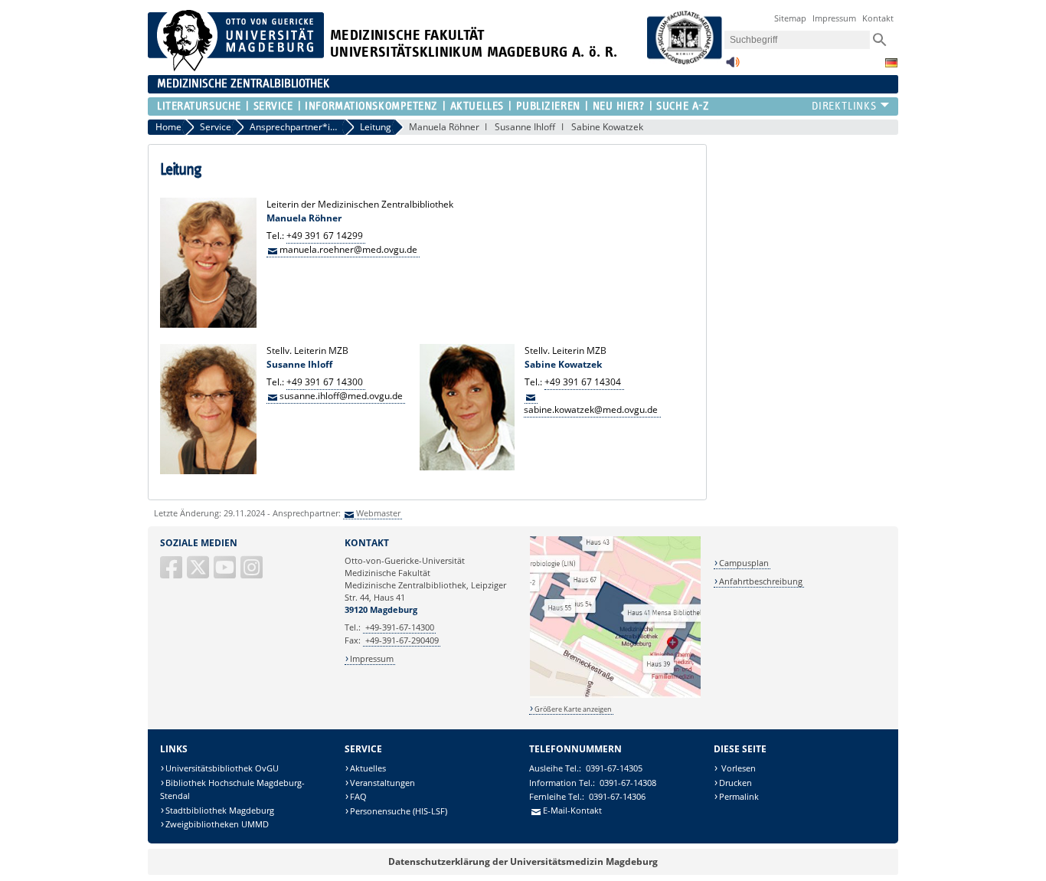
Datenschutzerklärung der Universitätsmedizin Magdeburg (523, 861)
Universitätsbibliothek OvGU (222, 768)
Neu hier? (618, 106)
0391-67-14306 (617, 796)
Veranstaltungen (382, 782)
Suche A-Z (682, 106)
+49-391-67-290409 (402, 640)
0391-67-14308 (628, 782)
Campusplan (744, 562)
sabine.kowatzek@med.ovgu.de (591, 409)
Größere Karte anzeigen (573, 709)
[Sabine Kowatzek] (467, 466)
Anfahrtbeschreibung (760, 581)
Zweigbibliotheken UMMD (217, 824)
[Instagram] (252, 573)
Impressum (834, 18)
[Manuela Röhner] (208, 324)
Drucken (735, 782)
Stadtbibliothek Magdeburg (219, 810)
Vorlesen (737, 768)
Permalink (739, 796)
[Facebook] (172, 573)
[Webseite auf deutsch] (891, 62)
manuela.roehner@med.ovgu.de (348, 249)
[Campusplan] (615, 695)
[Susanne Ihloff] (208, 470)
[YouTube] (226, 573)
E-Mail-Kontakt (572, 810)
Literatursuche (199, 106)
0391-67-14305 (614, 768)
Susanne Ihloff (525, 126)
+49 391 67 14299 (324, 235)
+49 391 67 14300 (324, 381)
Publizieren (548, 106)
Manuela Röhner (444, 126)
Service (273, 106)
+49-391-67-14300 (399, 627)
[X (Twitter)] (199, 573)
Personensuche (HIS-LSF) (398, 811)
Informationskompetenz (371, 106)
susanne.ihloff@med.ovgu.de (341, 395)
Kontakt (878, 18)
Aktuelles (476, 106)
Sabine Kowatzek (607, 126)
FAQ (358, 796)
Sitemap (790, 18)
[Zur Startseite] (236, 67)
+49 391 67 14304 (582, 381)
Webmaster (378, 513)
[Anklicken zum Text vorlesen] (732, 66)
